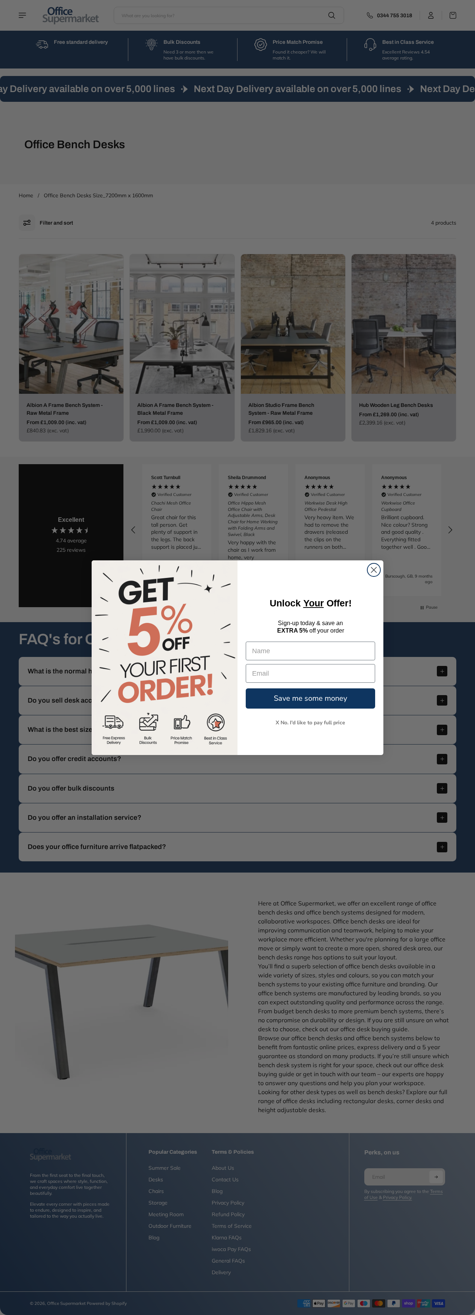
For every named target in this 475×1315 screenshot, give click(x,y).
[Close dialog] (373, 569)
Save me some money (310, 698)
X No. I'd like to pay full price (310, 722)
